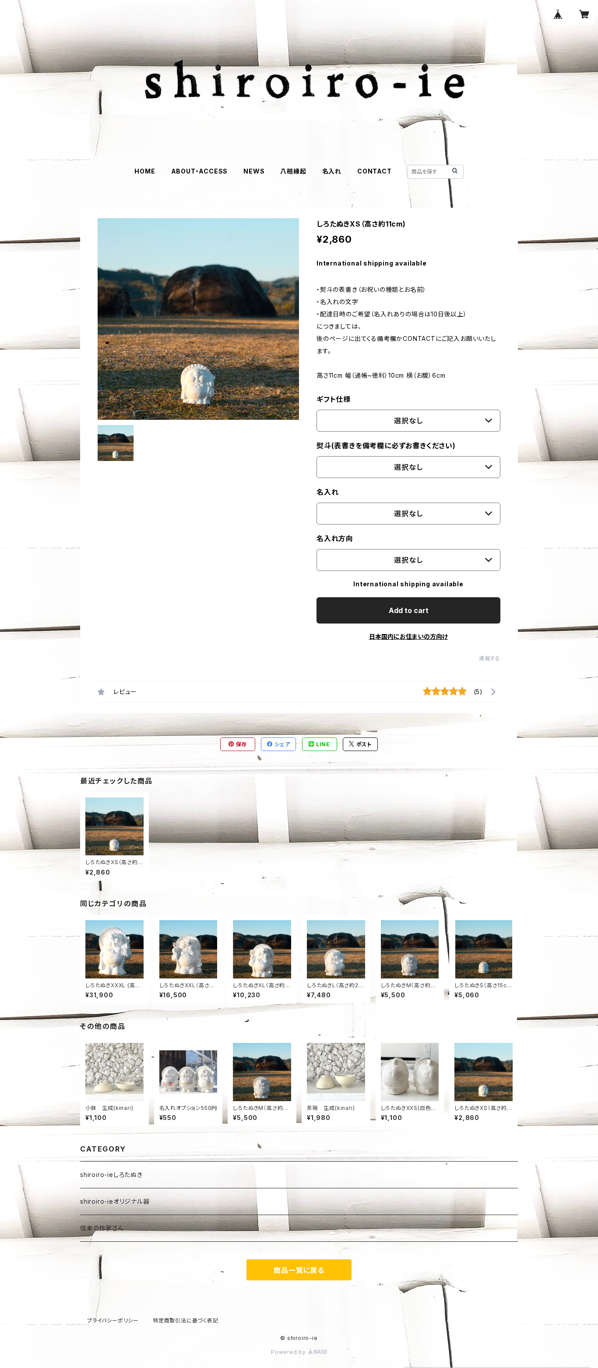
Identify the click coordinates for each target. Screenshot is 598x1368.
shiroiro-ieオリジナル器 (115, 1201)
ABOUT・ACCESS (199, 171)
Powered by (289, 1352)
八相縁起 (293, 171)
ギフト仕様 (334, 399)
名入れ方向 (335, 538)
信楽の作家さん (102, 1228)
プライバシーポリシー (113, 1320)
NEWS (253, 171)
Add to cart (409, 610)
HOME (144, 171)
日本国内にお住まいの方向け (408, 636)
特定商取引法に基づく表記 (185, 1320)
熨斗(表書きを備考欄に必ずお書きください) (386, 445)
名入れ (331, 171)
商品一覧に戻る (299, 1270)
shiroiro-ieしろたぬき (111, 1174)
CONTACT (374, 171)
